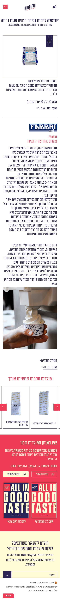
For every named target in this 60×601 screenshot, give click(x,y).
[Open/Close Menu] (54, 6)
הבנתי (8, 596)
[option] (16, 407)
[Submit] (7, 575)
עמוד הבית (48, 25)
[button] (49, 361)
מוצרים (40, 25)
